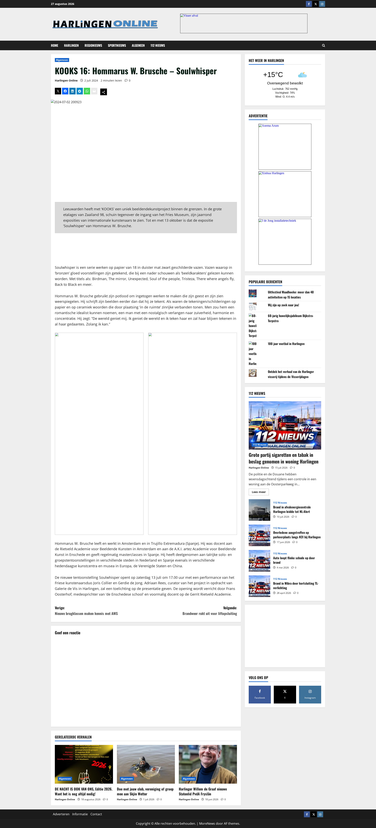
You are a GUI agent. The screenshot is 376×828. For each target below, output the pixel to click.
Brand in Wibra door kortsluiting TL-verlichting (259, 586)
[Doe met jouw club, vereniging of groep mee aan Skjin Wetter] (146, 764)
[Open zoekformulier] (323, 45)
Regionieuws (93, 45)
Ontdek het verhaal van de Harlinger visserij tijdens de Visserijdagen (291, 374)
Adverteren (61, 814)
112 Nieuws (158, 45)
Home (54, 45)
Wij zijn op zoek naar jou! (283, 305)
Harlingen (71, 45)
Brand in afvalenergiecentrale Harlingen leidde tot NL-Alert (259, 510)
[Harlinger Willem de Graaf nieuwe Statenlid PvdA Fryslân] (208, 764)
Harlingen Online (66, 80)
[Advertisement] (146, 249)
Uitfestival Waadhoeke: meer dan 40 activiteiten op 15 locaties (291, 294)
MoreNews (207, 823)
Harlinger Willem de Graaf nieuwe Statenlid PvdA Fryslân (203, 791)
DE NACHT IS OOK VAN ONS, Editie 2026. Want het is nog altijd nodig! (83, 791)
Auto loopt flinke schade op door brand (259, 561)
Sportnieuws (117, 45)
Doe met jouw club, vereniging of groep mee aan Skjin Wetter (145, 791)
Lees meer (260, 492)
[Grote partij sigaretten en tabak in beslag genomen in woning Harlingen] (285, 425)
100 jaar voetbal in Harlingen (286, 343)
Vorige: (86, 610)
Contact (96, 814)
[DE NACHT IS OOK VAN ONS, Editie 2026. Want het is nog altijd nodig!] (84, 764)
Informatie (80, 814)
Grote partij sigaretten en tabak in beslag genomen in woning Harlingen (283, 458)
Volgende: (210, 610)
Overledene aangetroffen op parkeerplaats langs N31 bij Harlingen (259, 535)
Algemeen (138, 45)
